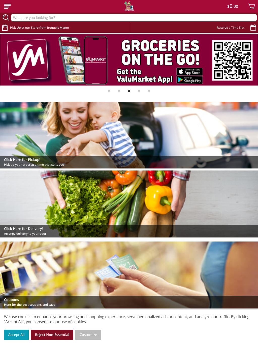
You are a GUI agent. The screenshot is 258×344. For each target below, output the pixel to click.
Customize (88, 334)
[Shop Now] (7, 6)
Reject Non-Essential (52, 334)
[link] (129, 60)
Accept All (16, 334)
